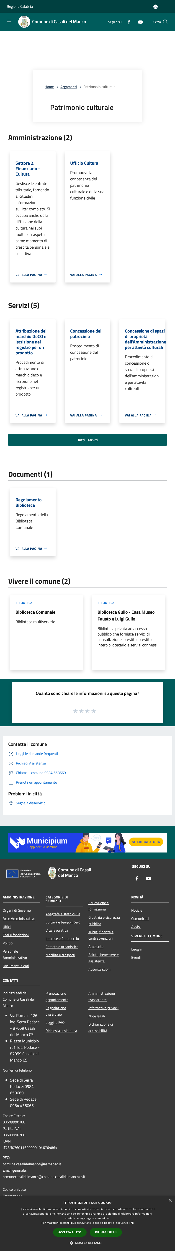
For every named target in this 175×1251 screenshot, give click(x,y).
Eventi (136, 957)
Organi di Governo (17, 910)
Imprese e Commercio (62, 938)
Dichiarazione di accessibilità (100, 1027)
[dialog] (87, 1223)
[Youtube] (138, 22)
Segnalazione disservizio (56, 1011)
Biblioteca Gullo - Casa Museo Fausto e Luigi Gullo (126, 615)
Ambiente (95, 946)
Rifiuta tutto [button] (106, 1232)
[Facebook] (127, 22)
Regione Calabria (20, 6)
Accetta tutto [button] (69, 1232)
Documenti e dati (16, 966)
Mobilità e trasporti (60, 955)
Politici (8, 943)
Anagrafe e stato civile (63, 914)
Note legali (96, 1016)
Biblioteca (23, 602)
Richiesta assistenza (61, 1030)
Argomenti (68, 86)
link (131, 1223)
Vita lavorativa (57, 930)
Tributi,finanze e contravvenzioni (100, 935)
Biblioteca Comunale (35, 611)
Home (49, 86)
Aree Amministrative (19, 918)
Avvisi (136, 926)
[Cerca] (165, 22)
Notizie (136, 910)
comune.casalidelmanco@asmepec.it (32, 1164)
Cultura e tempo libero (63, 922)
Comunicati (140, 918)
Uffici (7, 926)
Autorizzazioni (99, 969)
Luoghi (136, 949)
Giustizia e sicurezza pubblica (104, 920)
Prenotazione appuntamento (57, 996)
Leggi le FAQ (55, 1022)
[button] (87, 1243)
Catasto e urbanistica (62, 946)
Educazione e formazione (98, 906)
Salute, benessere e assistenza (103, 958)
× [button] (170, 1200)
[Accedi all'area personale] (155, 6)
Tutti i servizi (87, 440)
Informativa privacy (103, 1008)
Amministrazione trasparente (101, 996)
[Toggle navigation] (9, 21)
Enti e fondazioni (16, 935)
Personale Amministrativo (15, 954)
